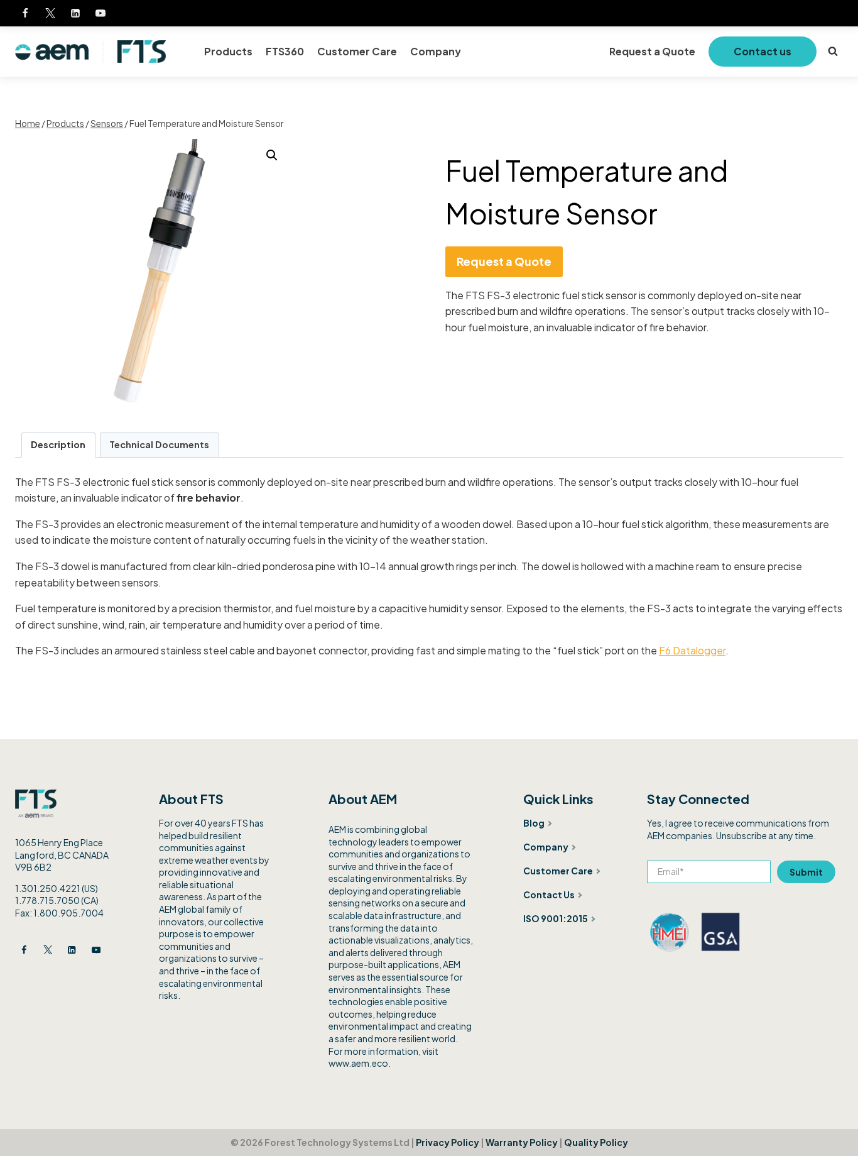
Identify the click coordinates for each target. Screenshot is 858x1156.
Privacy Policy (447, 1142)
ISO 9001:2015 (555, 918)
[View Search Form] (833, 51)
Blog (534, 822)
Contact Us (549, 894)
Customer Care (357, 51)
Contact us (762, 51)
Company (435, 51)
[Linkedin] (75, 13)
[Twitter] (50, 13)
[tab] (58, 444)
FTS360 (285, 51)
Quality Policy (596, 1142)
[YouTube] (100, 13)
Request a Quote (652, 51)
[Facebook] (25, 13)
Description (58, 444)
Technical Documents (159, 444)
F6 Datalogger (692, 650)
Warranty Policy (522, 1142)
